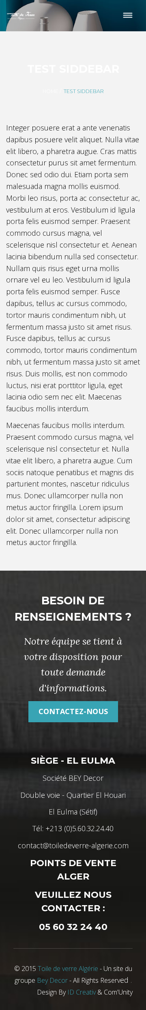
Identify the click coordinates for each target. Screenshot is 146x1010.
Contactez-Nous (73, 711)
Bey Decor (52, 980)
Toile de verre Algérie (68, 968)
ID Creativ (81, 992)
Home (50, 91)
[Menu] (128, 16)
